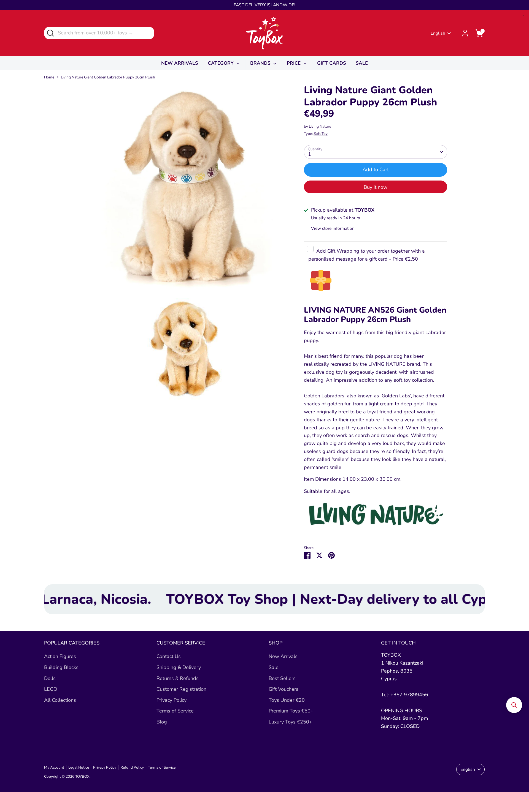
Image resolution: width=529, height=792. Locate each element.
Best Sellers (282, 678)
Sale (274, 667)
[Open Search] (50, 33)
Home (49, 77)
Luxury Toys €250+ (290, 722)
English (438, 33)
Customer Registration (181, 689)
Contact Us (168, 656)
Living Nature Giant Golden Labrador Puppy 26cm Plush (108, 77)
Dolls (50, 678)
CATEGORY (221, 63)
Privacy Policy (171, 700)
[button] (514, 705)
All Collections (60, 700)
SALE (362, 63)
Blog (161, 722)
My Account (54, 767)
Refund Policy (132, 767)
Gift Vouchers (283, 689)
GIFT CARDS (331, 63)
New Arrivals (283, 656)
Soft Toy (321, 133)
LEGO (50, 689)
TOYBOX (82, 776)
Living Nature (320, 126)
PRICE (294, 63)
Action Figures (60, 656)
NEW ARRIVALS (179, 63)
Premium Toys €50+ (291, 711)
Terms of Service (175, 711)
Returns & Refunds (177, 678)
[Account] (465, 33)
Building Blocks (61, 667)
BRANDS (261, 63)
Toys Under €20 (287, 700)
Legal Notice (78, 767)
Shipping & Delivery (178, 667)
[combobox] (99, 33)
